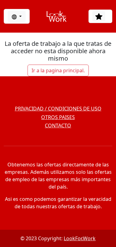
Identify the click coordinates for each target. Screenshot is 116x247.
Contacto (58, 125)
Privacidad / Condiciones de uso (58, 108)
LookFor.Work (80, 238)
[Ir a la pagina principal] (56, 16)
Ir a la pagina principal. (58, 70)
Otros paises (58, 117)
